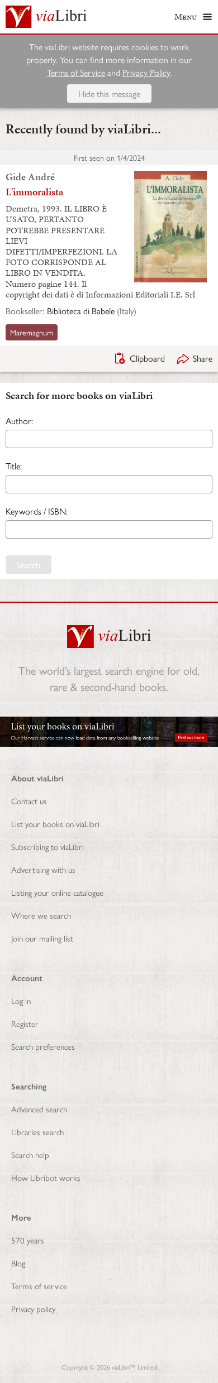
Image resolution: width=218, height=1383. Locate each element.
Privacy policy (33, 1308)
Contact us (29, 800)
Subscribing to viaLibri (47, 846)
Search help (30, 1154)
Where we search (41, 915)
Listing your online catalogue (57, 892)
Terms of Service (76, 72)
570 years (27, 1240)
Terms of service (39, 1285)
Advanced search (39, 1109)
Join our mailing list (42, 938)
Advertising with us (43, 869)
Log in (21, 1000)
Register (25, 1023)
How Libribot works (45, 1177)
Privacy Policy (146, 72)
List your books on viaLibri (55, 823)
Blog (18, 1263)
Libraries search (37, 1131)
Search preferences (43, 1046)
